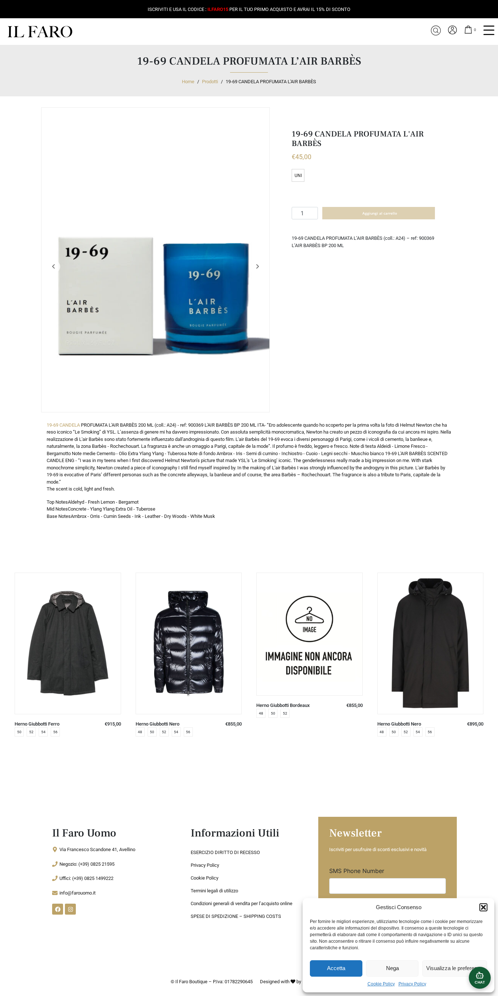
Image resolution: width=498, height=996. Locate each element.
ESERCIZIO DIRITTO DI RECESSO (225, 852)
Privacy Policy (412, 984)
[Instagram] (70, 909)
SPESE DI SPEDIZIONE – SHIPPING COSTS (236, 916)
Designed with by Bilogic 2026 (293, 981)
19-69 (52, 425)
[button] (483, 907)
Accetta (336, 968)
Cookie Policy (381, 984)
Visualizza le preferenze (454, 968)
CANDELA (69, 425)
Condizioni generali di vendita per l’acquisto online (241, 903)
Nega (392, 968)
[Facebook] (57, 909)
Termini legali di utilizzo (214, 890)
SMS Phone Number (356, 870)
